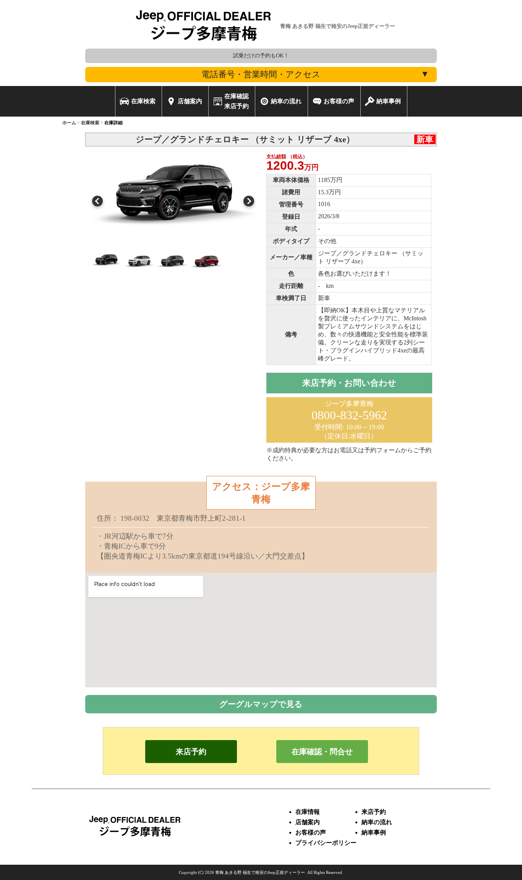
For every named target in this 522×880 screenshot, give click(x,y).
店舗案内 (307, 822)
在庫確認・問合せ (322, 751)
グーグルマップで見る (261, 704)
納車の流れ (377, 822)
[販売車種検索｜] (203, 46)
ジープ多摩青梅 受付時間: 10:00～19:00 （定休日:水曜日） (349, 420)
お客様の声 (310, 832)
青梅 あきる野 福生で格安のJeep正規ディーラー (260, 872)
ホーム (69, 122)
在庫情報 (307, 812)
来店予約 (191, 751)
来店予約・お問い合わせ (349, 383)
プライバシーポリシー (326, 842)
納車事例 (374, 832)
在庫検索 (90, 122)
